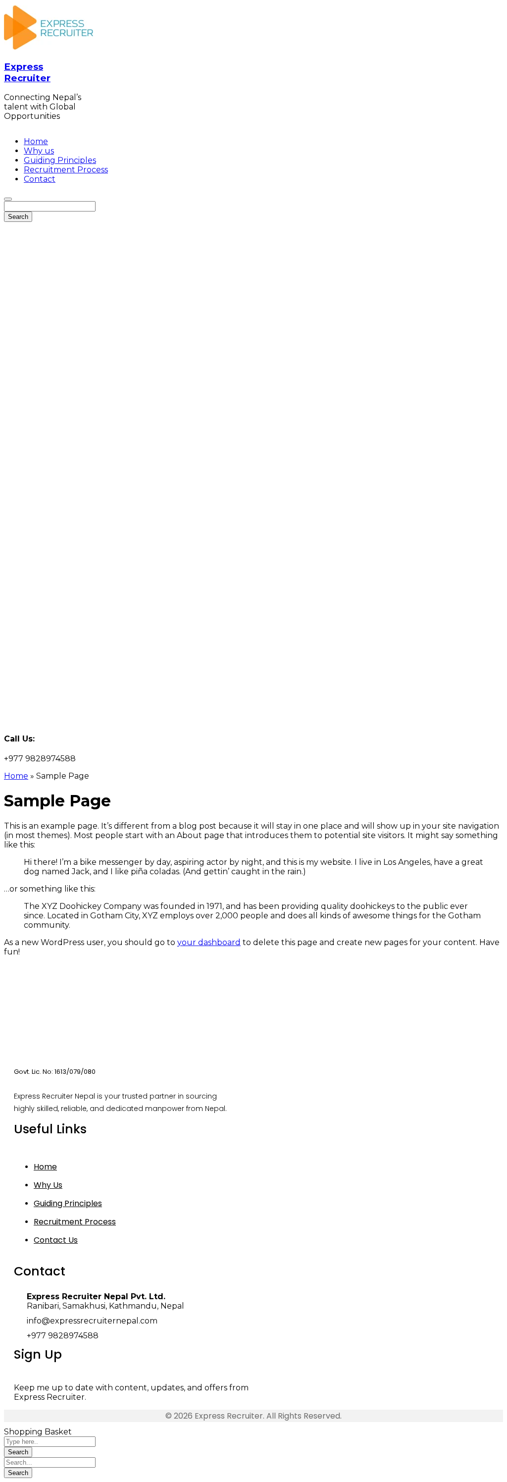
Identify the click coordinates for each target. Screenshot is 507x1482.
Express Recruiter (27, 72)
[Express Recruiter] (48, 47)
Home (16, 776)
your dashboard (209, 942)
